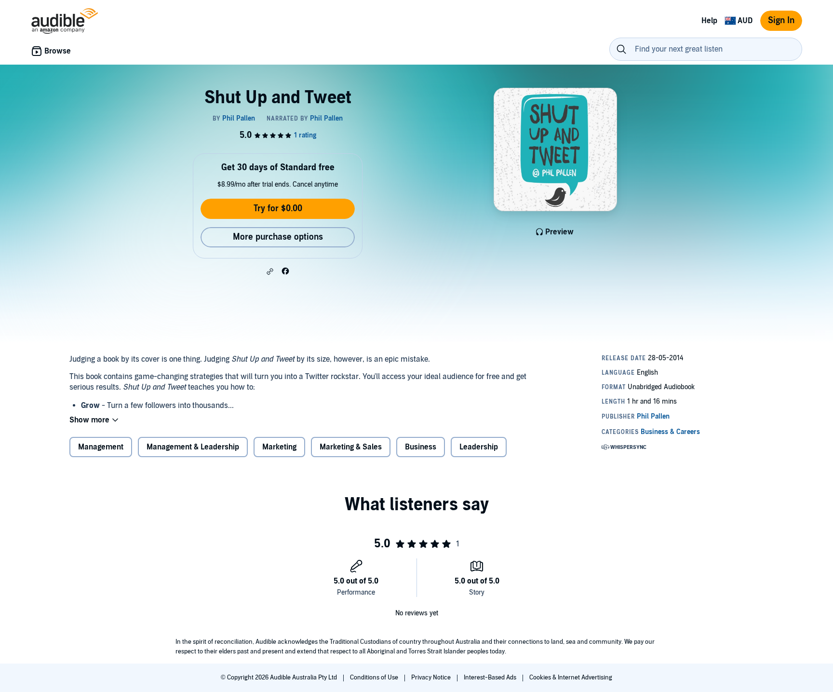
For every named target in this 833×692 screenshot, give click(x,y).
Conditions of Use (375, 677)
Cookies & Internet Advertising (570, 677)
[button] (270, 271)
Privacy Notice (431, 677)
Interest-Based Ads (491, 677)
